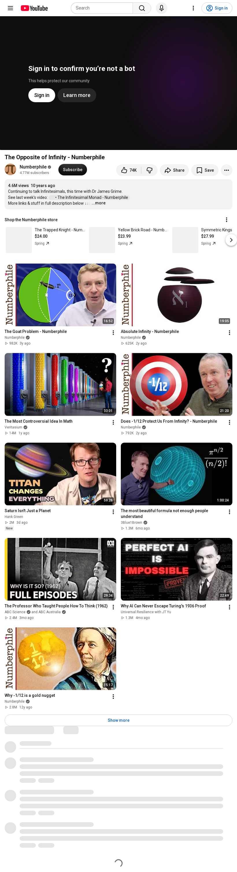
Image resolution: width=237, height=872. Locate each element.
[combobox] (104, 8)
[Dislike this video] (149, 170)
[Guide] (10, 8)
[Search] (142, 8)
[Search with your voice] (161, 8)
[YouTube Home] (34, 8)
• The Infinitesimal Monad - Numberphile (92, 197)
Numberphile (33, 167)
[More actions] (226, 170)
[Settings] (193, 8)
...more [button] (98, 203)
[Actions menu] (226, 220)
